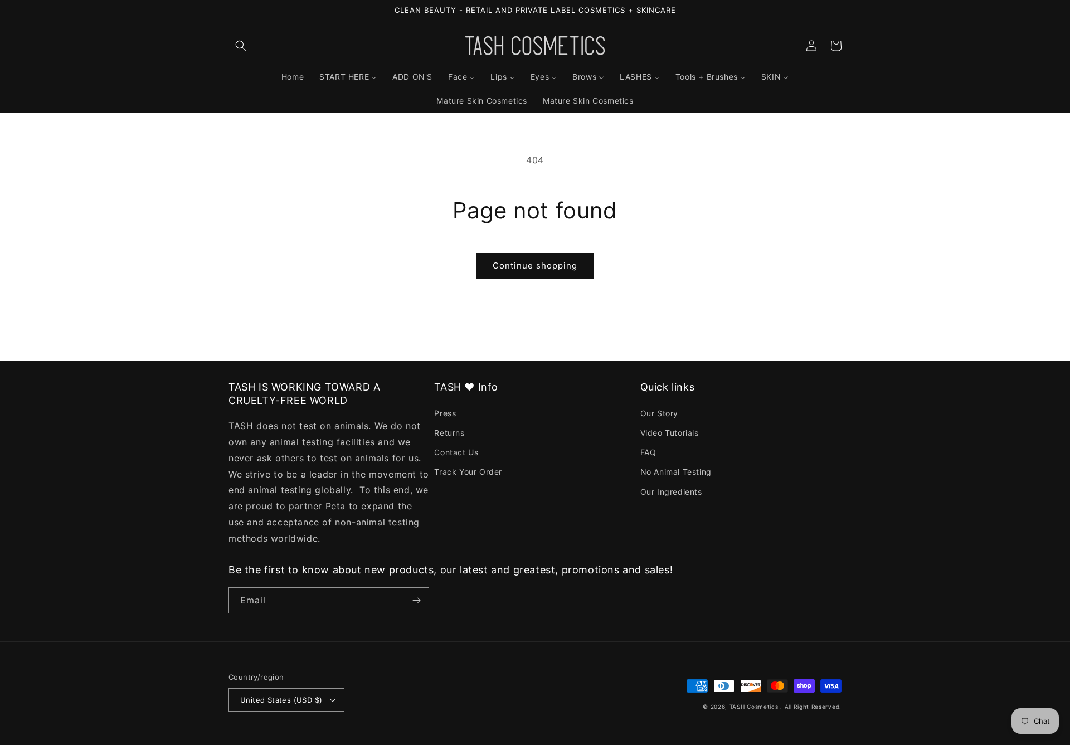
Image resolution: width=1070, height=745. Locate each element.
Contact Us (456, 452)
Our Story (659, 413)
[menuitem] (293, 77)
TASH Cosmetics (754, 706)
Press (445, 413)
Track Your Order (468, 471)
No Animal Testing (676, 471)
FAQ (648, 452)
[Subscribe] (416, 600)
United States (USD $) (281, 699)
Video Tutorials (669, 432)
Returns (449, 432)
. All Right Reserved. (811, 706)
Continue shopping (535, 265)
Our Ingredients (671, 491)
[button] (240, 45)
